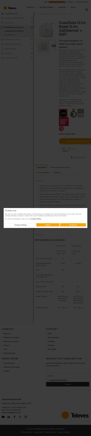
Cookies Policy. (36, 219)
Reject (48, 225)
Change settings (20, 225)
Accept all (73, 225)
